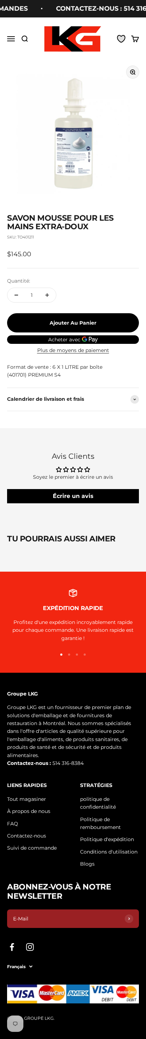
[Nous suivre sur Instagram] (30, 947)
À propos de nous (28, 811)
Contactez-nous (26, 836)
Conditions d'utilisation (108, 852)
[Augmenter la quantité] (47, 295)
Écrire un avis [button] (73, 496)
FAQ (12, 823)
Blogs (87, 864)
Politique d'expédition (107, 839)
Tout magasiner (26, 799)
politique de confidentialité (98, 803)
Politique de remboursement (100, 823)
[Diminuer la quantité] (16, 295)
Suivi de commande (32, 848)
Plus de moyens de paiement (73, 350)
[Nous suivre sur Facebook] (12, 947)
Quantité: (18, 281)
